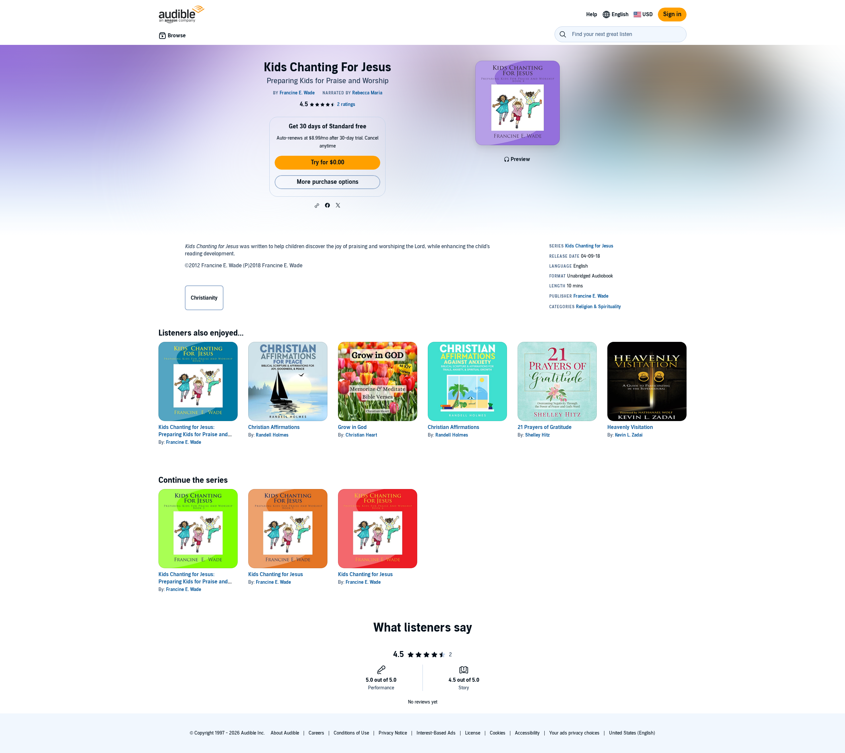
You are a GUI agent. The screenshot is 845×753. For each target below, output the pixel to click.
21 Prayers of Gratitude (545, 427)
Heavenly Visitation (630, 427)
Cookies (497, 733)
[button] (317, 205)
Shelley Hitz (537, 435)
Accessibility (527, 733)
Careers (316, 733)
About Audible (285, 733)
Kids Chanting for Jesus (275, 574)
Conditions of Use (351, 733)
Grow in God (352, 427)
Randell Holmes (272, 435)
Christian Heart (361, 435)
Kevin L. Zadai (629, 435)
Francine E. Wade (183, 442)
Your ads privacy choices (574, 733)
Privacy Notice (393, 733)
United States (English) (632, 733)
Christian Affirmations (274, 427)
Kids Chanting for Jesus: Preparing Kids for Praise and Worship (193, 581)
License (472, 733)
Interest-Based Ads (436, 733)
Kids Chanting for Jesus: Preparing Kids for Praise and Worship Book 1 (193, 434)
